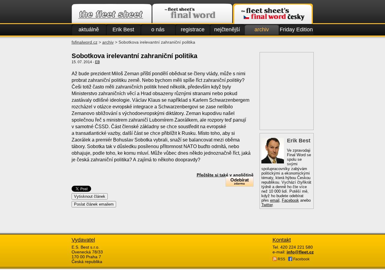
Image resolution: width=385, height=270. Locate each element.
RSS (281, 259)
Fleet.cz (112, 14)
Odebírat (239, 181)
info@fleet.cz (300, 252)
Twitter (267, 205)
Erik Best (123, 29)
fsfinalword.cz (84, 42)
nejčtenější (227, 29)
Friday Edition (296, 29)
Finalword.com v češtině (273, 14)
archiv (261, 29)
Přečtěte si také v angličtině (225, 174)
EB (97, 62)
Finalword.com (192, 14)
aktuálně (89, 29)
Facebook (290, 200)
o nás (158, 29)
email (274, 200)
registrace (193, 29)
